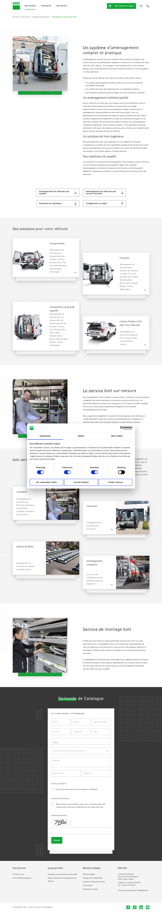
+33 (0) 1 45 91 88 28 (133, 882)
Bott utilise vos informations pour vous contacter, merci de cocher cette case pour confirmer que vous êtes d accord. (80, 806)
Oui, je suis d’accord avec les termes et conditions (76, 789)
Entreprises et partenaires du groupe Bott (62, 874)
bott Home (16, 17)
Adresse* (56, 732)
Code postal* (78, 732)
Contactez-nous (18, 874)
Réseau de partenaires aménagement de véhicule (62, 880)
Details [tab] (81, 436)
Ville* (95, 732)
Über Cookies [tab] (117, 436)
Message (56, 760)
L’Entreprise (46, 5)
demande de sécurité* (59, 815)
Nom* (55, 722)
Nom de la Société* (100, 722)
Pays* (55, 740)
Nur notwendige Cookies (46, 482)
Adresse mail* (58, 773)
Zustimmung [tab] (45, 436)
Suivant (57, 840)
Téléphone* (88, 773)
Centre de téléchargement (22, 878)
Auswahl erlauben (81, 482)
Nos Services (61, 5)
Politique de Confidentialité (92, 878)
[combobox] (81, 750)
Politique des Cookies (90, 889)
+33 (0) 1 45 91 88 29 (128, 885)
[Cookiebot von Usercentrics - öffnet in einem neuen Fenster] (121, 428)
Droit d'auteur (88, 885)
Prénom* (76, 722)
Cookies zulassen (115, 482)
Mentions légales (89, 874)
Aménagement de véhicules (40, 17)
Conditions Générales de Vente (94, 881)
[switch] (67, 472)
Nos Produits (30, 5)
